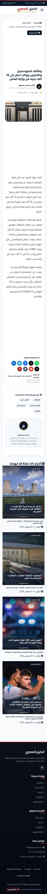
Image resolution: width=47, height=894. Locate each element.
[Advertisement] (23, 52)
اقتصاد (40, 792)
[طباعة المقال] (25, 369)
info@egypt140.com (33, 847)
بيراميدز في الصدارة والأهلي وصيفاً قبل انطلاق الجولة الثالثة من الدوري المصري (24, 717)
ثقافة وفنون (38, 801)
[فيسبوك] (42, 767)
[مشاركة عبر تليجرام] (19, 363)
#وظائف (37, 399)
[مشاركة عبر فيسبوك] (25, 363)
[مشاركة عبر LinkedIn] (13, 363)
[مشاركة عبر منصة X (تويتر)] (31, 363)
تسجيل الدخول (8, 3)
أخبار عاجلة (26, 22)
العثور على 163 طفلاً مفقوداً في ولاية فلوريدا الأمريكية (24, 652)
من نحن (37, 869)
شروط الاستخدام (23, 875)
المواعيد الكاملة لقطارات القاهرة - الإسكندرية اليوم (24, 587)
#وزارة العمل (35, 405)
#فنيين (37, 410)
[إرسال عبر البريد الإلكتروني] (31, 369)
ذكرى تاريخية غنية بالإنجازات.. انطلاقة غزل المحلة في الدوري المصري (25, 522)
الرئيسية (37, 22)
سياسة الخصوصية (14, 869)
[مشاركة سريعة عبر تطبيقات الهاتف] (19, 369)
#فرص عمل (24, 399)
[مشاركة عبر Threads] (36, 369)
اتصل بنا (27, 869)
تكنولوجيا (39, 797)
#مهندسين (21, 405)
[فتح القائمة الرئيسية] (41, 10)
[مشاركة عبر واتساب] (36, 363)
